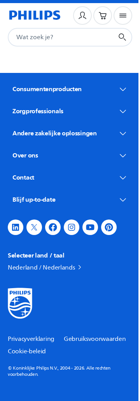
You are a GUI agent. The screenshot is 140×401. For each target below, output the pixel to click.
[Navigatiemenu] (123, 15)
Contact (23, 177)
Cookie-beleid (27, 351)
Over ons (25, 155)
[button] (15, 227)
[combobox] (51, 37)
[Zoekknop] (122, 37)
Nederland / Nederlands (41, 268)
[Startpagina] (34, 15)
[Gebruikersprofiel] (82, 15)
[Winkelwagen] (102, 15)
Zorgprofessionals (37, 110)
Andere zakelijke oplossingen (54, 133)
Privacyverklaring (31, 339)
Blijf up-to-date (33, 199)
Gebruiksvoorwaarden (95, 339)
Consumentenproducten (47, 88)
